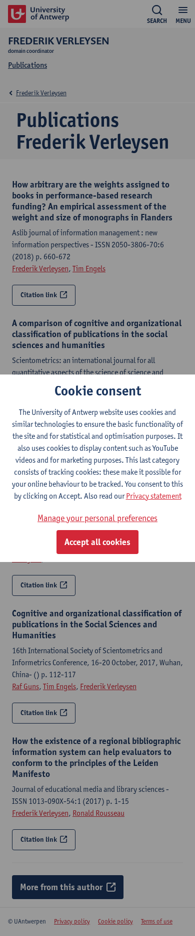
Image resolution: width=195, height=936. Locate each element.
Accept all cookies (97, 542)
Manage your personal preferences (98, 518)
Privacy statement (154, 496)
